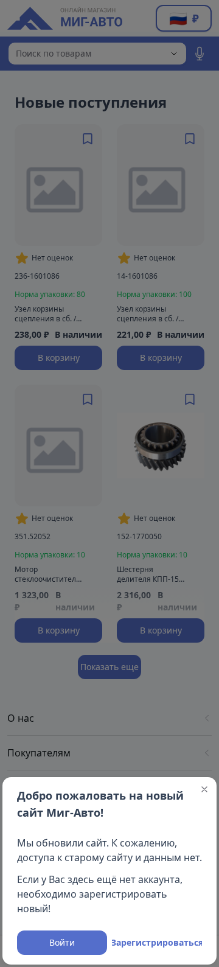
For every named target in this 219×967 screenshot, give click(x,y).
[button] (204, 789)
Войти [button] (62, 942)
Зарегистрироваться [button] (157, 942)
